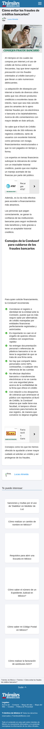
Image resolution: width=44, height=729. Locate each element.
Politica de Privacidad (24, 707)
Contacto (15, 705)
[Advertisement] (22, 274)
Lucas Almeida (13, 19)
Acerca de (6, 705)
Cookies (11, 707)
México (4, 724)
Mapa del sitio (27, 705)
